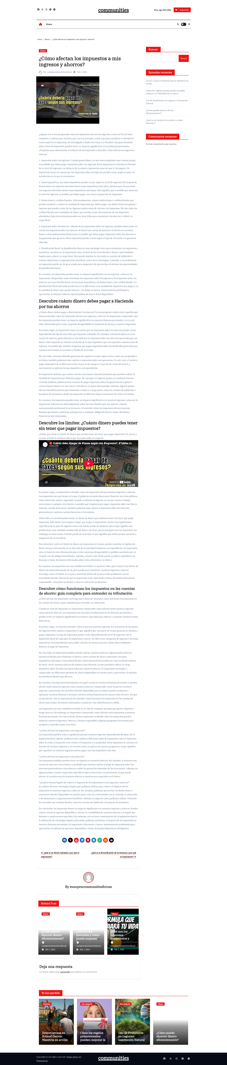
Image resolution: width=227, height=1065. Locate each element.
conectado (65, 971)
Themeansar (42, 1060)
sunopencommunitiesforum (59, 72)
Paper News (72, 1056)
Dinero (43, 50)
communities (113, 9)
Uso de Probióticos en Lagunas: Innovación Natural (131, 1036)
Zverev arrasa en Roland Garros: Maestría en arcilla (55, 1036)
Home (49, 24)
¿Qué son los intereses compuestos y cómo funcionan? (122, 936)
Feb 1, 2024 (50, 949)
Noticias (46, 1004)
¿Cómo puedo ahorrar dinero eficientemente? (53, 934)
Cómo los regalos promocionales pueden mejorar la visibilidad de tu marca (165, 92)
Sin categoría (87, 1004)
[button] (189, 24)
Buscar (153, 49)
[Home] (40, 24)
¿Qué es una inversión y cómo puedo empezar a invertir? (87, 936)
